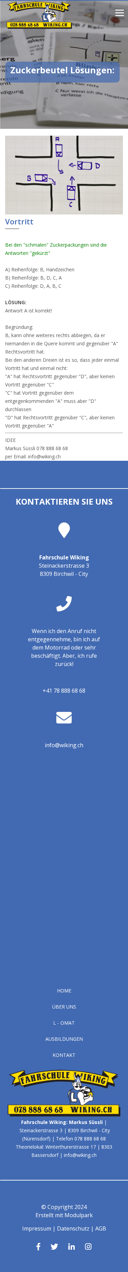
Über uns (64, 1006)
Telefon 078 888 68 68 (81, 1138)
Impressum (36, 1228)
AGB (100, 1228)
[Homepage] (39, 26)
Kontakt (64, 1055)
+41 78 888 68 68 (64, 690)
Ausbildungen (64, 1039)
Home (64, 990)
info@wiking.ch (64, 745)
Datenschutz (73, 1228)
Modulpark (79, 1215)
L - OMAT (64, 1023)
